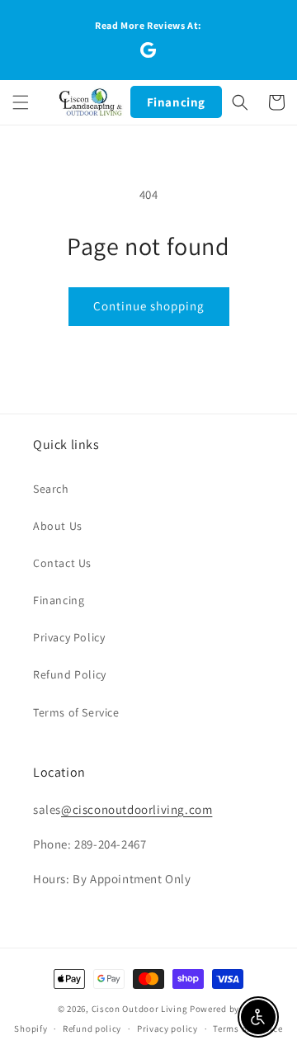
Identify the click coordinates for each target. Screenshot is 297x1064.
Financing (176, 102)
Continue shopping (149, 306)
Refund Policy (69, 674)
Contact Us (62, 563)
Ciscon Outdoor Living (140, 1008)
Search (51, 488)
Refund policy (92, 1028)
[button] (20, 102)
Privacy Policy (69, 637)
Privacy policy (167, 1028)
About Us (57, 525)
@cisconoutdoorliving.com (136, 809)
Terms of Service (76, 712)
